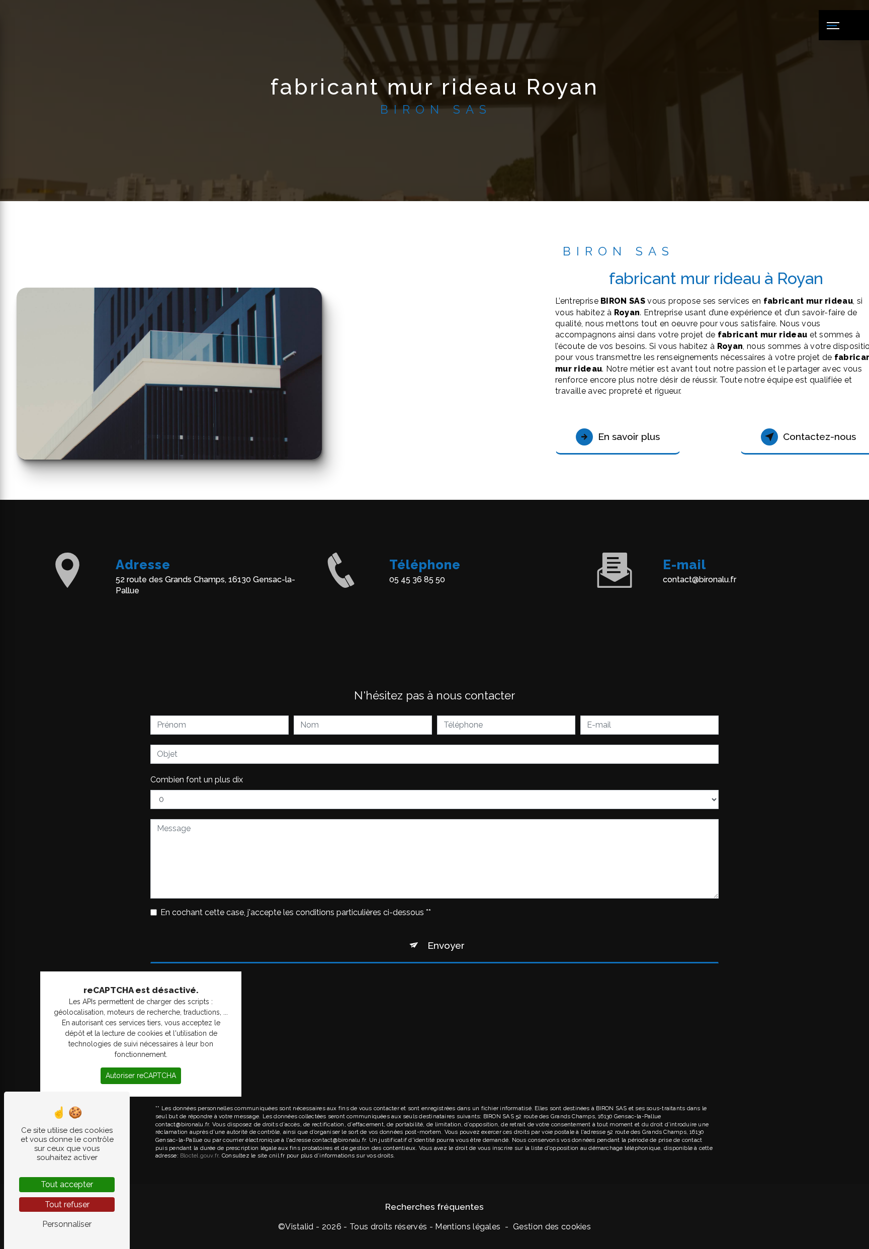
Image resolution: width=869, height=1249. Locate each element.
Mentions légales (467, 1226)
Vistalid (299, 1226)
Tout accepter (67, 1184)
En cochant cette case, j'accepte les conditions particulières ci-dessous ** (295, 912)
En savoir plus (629, 436)
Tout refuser (67, 1204)
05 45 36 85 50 (417, 579)
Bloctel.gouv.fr (199, 1155)
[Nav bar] (844, 25)
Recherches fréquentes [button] (434, 1206)
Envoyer (446, 945)
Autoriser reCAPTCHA (141, 1076)
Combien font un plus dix (196, 779)
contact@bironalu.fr (699, 579)
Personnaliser (67, 1224)
